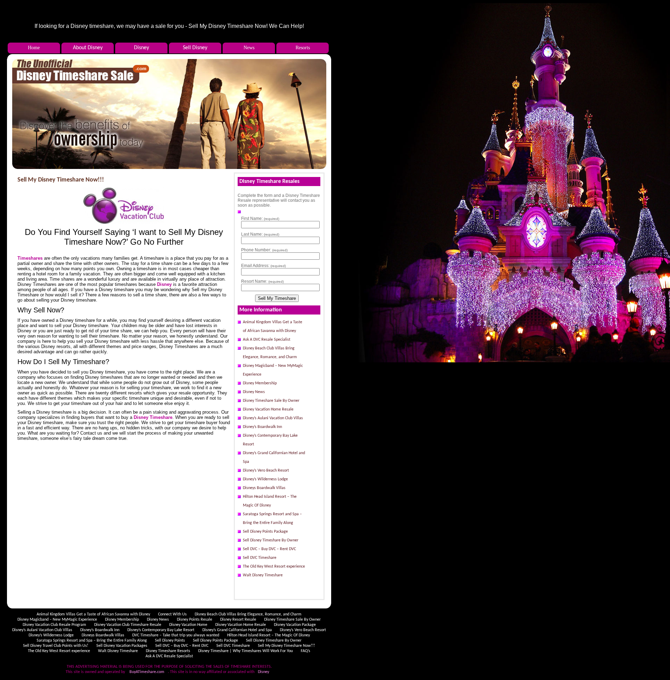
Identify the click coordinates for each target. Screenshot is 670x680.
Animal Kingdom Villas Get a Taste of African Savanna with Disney (272, 326)
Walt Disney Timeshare (263, 575)
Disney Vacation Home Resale (268, 409)
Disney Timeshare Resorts (168, 651)
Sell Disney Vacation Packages (121, 646)
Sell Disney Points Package (265, 532)
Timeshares (30, 258)
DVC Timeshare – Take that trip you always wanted (175, 635)
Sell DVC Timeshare (259, 558)
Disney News (254, 392)
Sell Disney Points (170, 640)
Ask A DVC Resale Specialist (266, 340)
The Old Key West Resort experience (274, 566)
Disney (164, 284)
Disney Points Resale (194, 620)
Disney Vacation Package (295, 625)
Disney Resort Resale (238, 620)
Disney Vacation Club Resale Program (54, 625)
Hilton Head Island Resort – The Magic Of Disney (270, 501)
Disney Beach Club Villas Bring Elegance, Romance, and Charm (270, 352)
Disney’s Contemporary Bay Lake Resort (270, 440)
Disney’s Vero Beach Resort (266, 470)
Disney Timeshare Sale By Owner (271, 401)
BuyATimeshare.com (146, 672)
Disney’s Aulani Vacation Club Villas (273, 418)
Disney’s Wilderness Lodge (265, 479)
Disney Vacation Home (188, 625)
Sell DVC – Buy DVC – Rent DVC (269, 549)
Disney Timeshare (153, 417)
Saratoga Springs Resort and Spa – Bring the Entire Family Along (272, 518)
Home (34, 47)
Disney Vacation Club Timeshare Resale (127, 625)
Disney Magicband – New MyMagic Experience (273, 370)
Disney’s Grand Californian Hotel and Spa (274, 457)
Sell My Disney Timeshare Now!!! (60, 180)
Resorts (303, 47)
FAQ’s (305, 651)
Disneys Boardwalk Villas (264, 488)
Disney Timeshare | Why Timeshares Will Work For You (245, 651)
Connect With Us (172, 614)
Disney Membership (260, 383)
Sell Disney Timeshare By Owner (270, 540)
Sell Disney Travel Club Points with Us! (55, 646)
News (249, 47)
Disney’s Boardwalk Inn (262, 427)
